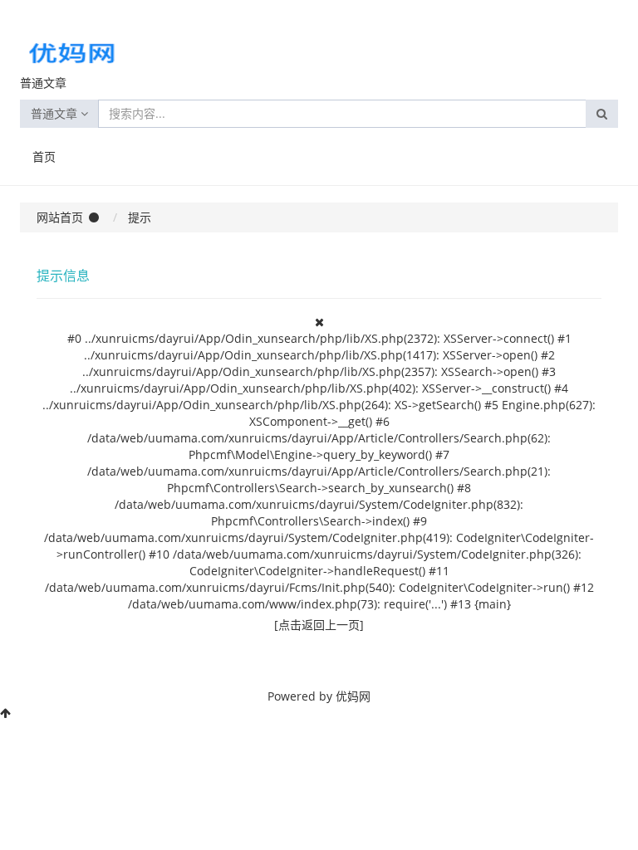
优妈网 (353, 696)
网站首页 (60, 217)
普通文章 (56, 113)
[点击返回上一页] (319, 625)
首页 (44, 156)
